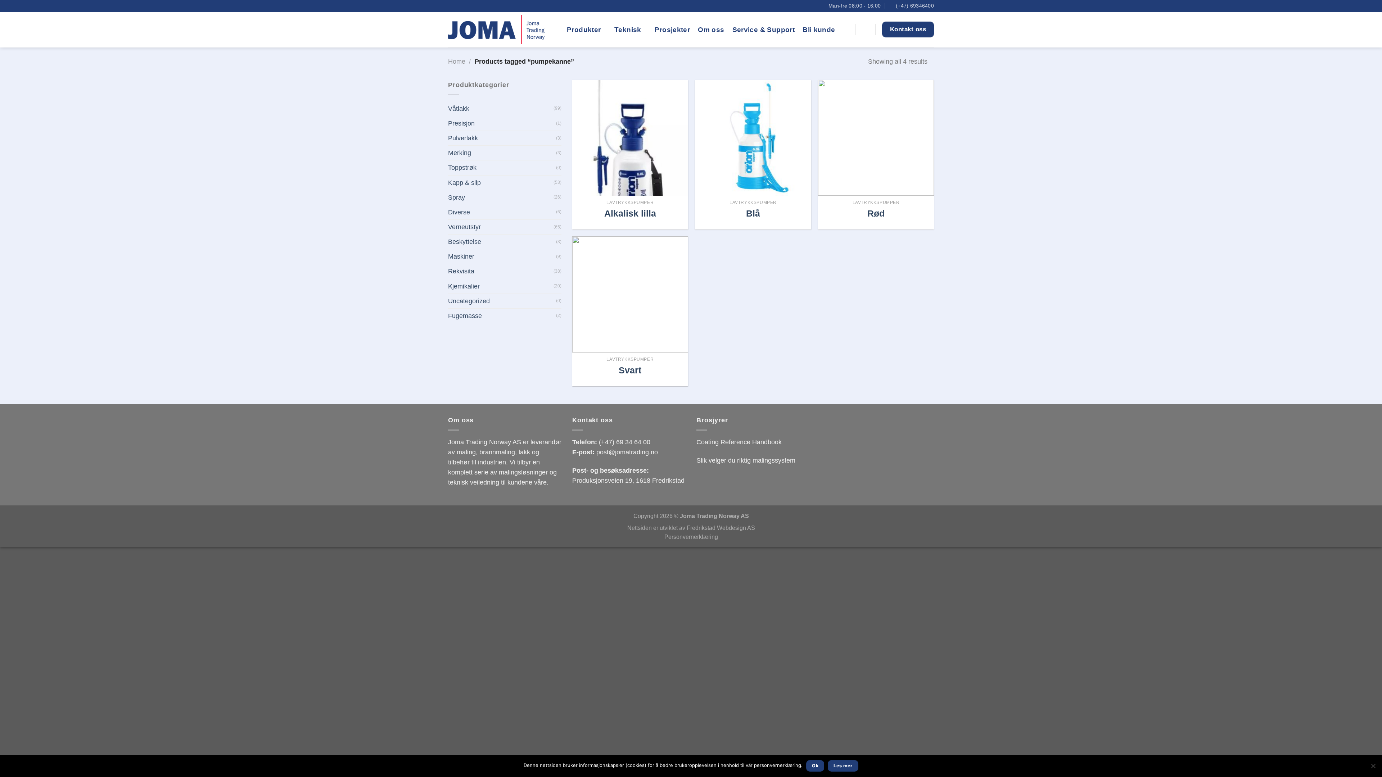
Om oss (711, 29)
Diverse (459, 212)
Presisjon (461, 123)
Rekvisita (461, 271)
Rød (876, 213)
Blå (753, 213)
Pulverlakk (463, 138)
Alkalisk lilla (630, 213)
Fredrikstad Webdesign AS (721, 528)
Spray (456, 197)
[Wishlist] (865, 29)
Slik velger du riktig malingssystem (745, 460)
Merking (459, 152)
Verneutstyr (464, 227)
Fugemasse (465, 315)
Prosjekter (672, 29)
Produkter (584, 29)
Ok (815, 765)
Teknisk (627, 29)
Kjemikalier (464, 286)
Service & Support (763, 29)
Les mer (843, 765)
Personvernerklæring (691, 537)
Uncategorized (469, 301)
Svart (630, 370)
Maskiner (461, 256)
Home (456, 61)
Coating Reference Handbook (739, 442)
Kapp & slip (464, 182)
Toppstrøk (462, 167)
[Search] (846, 29)
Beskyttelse (464, 241)
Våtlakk (458, 108)
